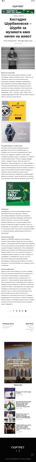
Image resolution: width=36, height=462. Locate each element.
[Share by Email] (25, 311)
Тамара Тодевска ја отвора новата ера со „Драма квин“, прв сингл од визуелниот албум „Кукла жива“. (23, 427)
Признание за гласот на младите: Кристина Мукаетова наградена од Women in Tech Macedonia (23, 415)
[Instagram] (19, 451)
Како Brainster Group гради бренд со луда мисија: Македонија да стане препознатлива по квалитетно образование (23, 404)
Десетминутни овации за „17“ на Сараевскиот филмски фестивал (18, 363)
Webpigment (28, 458)
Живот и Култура (19, 345)
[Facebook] (16, 451)
